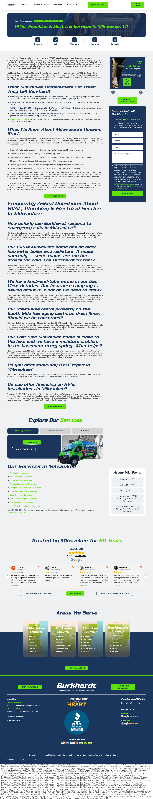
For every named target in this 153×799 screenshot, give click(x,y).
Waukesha (59, 637)
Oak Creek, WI (127, 485)
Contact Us (72, 5)
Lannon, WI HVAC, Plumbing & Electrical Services (127, 498)
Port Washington (90, 649)
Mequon (86, 646)
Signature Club (30, 687)
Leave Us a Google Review (37, 593)
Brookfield (59, 640)
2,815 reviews (80, 556)
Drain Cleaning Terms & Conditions (97, 755)
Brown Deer (34, 640)
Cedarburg (87, 640)
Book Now (32, 442)
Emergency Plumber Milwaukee (23, 491)
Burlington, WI (127, 490)
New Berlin (60, 643)
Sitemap (116, 755)
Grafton (86, 643)
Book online (138, 5)
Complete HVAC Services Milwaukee (25, 488)
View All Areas (76, 668)
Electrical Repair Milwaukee (21, 502)
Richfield (115, 642)
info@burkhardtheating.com (124, 185)
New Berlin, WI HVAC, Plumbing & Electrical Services (127, 509)
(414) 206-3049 (98, 5)
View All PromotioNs (127, 100)
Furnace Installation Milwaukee (23, 484)
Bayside (32, 637)
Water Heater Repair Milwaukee (23, 499)
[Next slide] (141, 92)
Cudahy (32, 643)
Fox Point (33, 646)
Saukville (86, 652)
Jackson (115, 639)
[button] (25, 5)
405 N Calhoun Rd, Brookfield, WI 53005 (23, 711)
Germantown (117, 636)
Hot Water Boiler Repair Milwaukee (25, 506)
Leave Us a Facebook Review (114, 593)
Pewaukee (59, 652)
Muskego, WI (127, 479)
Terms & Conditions (121, 188)
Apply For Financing (123, 687)
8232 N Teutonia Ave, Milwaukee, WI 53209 (24, 705)
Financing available (18, 119)
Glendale (32, 652)
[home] (11, 5)
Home (17, 21)
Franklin (32, 649)
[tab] (23, 431)
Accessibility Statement (51, 755)
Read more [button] (15, 585)
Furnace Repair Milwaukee (21, 480)
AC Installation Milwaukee (21, 477)
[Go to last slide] (113, 92)
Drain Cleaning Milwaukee (21, 495)
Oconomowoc (61, 649)
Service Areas (26, 21)
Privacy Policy (134, 186)
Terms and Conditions (72, 755)
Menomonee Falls (63, 646)
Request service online (16, 512)
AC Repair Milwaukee (19, 473)
